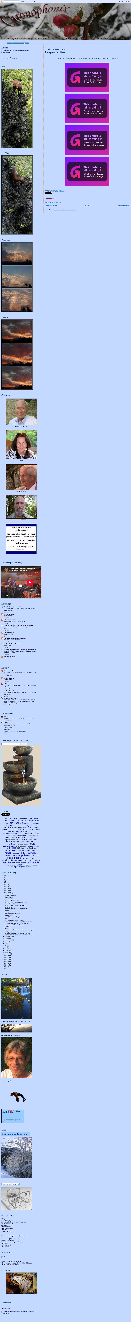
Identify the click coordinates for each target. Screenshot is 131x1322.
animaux (36, 827)
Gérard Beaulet (6, 1231)
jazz (14, 848)
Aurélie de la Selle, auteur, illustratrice (13, 1222)
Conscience (9, 821)
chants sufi (21, 836)
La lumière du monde (9, 652)
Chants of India (23, 818)
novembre (8, 936)
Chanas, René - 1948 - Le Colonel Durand (15, 731)
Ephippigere (8, 928)
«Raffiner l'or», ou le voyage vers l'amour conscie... (19, 921)
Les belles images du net (27, 825)
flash (35, 839)
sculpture (37, 860)
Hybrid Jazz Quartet (7, 1220)
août (6, 941)
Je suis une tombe (9, 678)
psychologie (7, 860)
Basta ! (6, 683)
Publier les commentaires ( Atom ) (65, 210)
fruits (14, 841)
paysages (33, 853)
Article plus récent (51, 205)
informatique (23, 846)
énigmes (22, 867)
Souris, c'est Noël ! (10, 904)
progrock (26, 858)
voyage (26, 865)
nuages (16, 853)
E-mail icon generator (8, 1240)
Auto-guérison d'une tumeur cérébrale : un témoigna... (19, 930)
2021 (5, 883)
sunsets (8, 865)
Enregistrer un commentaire (53, 202)
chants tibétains (33, 836)
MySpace (4, 1219)
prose (33, 858)
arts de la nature (54, 191)
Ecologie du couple (10, 915)
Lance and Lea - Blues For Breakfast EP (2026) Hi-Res (19, 718)
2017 (5, 890)
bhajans (19, 832)
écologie (14, 867)
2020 (5, 885)
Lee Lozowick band (7, 1223)
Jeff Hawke (15, 823)
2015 (5, 955)
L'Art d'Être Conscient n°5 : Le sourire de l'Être (17, 933)
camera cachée (10, 834)
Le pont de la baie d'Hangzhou (13, 917)
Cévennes (21, 820)
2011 (5, 963)
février (7, 952)
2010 (5, 965)
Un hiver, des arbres (10, 895)
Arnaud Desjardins (21, 426)
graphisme (20, 841)
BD (11, 818)
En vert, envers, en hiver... (12, 912)
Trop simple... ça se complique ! (12, 639)
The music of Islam (17, 827)
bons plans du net (33, 831)
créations (7, 839)
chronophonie (9, 837)
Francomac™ (8, 729)
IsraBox (6, 717)
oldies (24, 853)
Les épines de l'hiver (10, 899)
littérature (20, 848)
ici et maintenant (23, 844)
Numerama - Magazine (11, 671)
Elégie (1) (7, 910)
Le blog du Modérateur (11, 691)
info (17, 846)
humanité (33, 841)
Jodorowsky (26, 823)
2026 (5, 875)
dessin (18, 839)
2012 (6, 818)
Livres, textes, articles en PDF (11, 1261)
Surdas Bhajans (9, 918)
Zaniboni (4, 1225)
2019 (5, 886)
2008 (5, 968)
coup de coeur (33, 838)
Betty (21, 460)
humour (12, 843)
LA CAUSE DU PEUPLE (11, 698)
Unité (5, 658)
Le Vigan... (7, 926)
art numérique (13, 830)
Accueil (87, 205)
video (19, 865)
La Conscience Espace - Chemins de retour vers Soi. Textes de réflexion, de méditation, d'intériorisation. (20, 650)
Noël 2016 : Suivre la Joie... (12, 900)
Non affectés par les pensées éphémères (16, 902)
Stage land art (7, 645)
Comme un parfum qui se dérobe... (14, 920)
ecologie (24, 839)
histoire (27, 841)
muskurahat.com (6, 1245)
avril (6, 948)
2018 (5, 888)
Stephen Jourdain (21, 491)
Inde (6, 823)
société (7, 862)
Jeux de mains (9, 931)
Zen (29, 827)
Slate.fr (6, 722)
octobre (7, 938)
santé (25, 860)
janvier (7, 954)
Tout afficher (38, 708)
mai (6, 947)
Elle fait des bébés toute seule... (13, 913)
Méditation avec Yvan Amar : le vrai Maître (16, 923)
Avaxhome (4, 1243)
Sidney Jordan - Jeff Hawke (10, 1264)
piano (10, 858)
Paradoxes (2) (8, 907)
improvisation (9, 846)
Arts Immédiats (6, 1226)
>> (11, 1120)
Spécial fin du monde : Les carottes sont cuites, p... (18, 908)
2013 (5, 959)
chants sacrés (10, 836)
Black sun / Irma (8, 615)
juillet (6, 943)
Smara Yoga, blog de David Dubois (15, 638)
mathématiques (31, 848)
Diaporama (33, 820)
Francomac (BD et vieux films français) (14, 1239)
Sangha (7, 827)
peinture (7, 856)
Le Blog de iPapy (9, 614)
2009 (5, 967)
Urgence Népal (8, 679)
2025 (5, 877)
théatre (14, 865)
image (32, 843)
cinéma (18, 837)
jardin (9, 848)
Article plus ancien (124, 205)
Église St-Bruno (9, 897)
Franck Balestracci (7, 1228)
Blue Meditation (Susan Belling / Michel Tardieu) (16, 1263)
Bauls (16, 818)
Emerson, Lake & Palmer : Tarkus (14, 925)
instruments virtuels (33, 846)
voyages (33, 865)
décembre (8, 894)
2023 (5, 879)
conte (23, 837)
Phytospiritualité (9, 632)
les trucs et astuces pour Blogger (12, 1242)
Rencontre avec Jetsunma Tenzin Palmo (16, 905)
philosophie (27, 855)
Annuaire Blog (6, 1308)
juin (6, 945)
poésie (17, 857)
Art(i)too (4, 1229)
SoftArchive (5, 1246)
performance (16, 855)
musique (10, 850)
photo (37, 855)
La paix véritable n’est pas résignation (14, 621)
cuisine (13, 839)
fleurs (9, 841)
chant (36, 833)
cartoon (21, 834)
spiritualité (33, 862)
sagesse (18, 860)
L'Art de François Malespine (12, 607)
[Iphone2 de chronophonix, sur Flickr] (4, 1257)
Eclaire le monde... (9, 634)
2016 (5, 892)
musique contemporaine (27, 851)
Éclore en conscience (10, 620)
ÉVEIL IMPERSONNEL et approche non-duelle (18, 625)
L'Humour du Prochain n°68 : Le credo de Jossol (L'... (19, 934)
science (31, 860)
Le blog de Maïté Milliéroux (12, 644)
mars (6, 950)
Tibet (24, 827)
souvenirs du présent (19, 863)
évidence (28, 867)
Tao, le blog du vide (10, 656)
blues (25, 832)
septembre (8, 940)
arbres (4, 830)
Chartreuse (61, 191)
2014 (5, 957)
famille (31, 839)
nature (8, 853)
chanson (28, 834)
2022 (5, 881)
